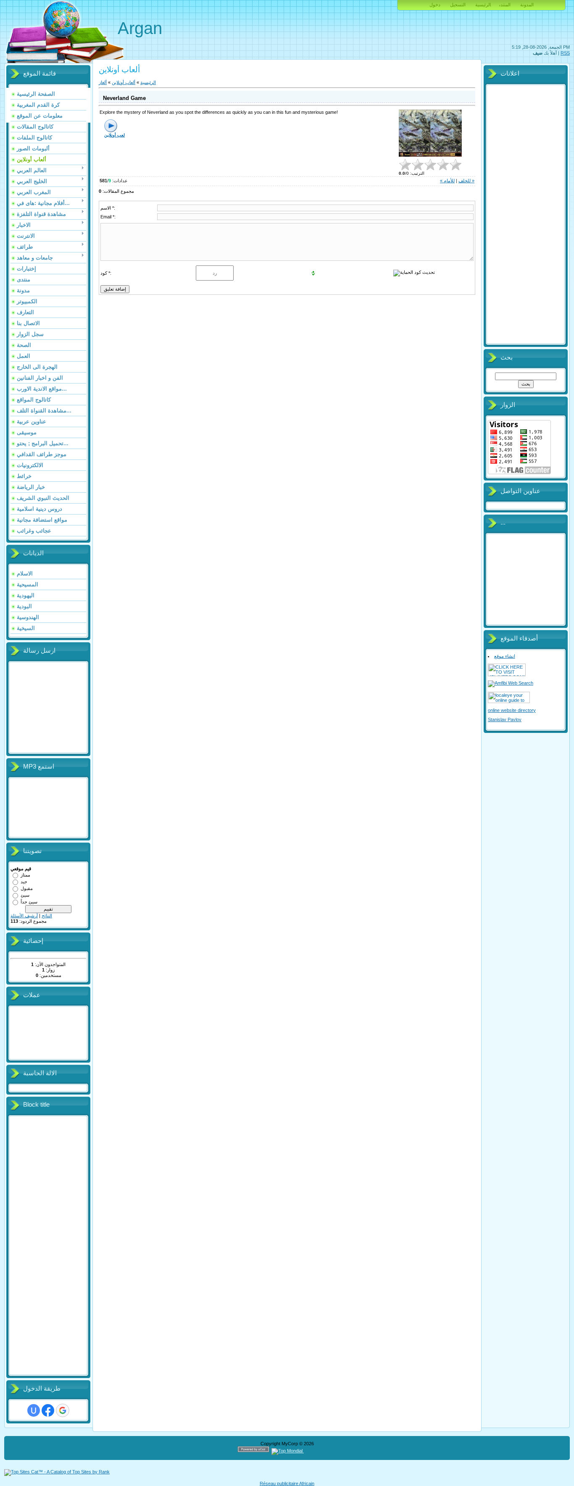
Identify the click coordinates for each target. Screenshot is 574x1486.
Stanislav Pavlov (504, 719)
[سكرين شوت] (430, 133)
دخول (434, 4)
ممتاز (25, 874)
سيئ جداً (29, 901)
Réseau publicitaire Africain (287, 1483)
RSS (565, 52)
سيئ (25, 895)
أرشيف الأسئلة (24, 915)
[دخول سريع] (33, 1410)
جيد (24, 881)
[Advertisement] (44, 1246)
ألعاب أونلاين (123, 82)
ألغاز (103, 82)
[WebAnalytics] (320, 1450)
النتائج (47, 915)
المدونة (527, 4)
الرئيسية (483, 4)
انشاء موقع (504, 656)
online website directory (512, 710)
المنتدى (505, 4)
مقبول (27, 888)
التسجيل (458, 4)
